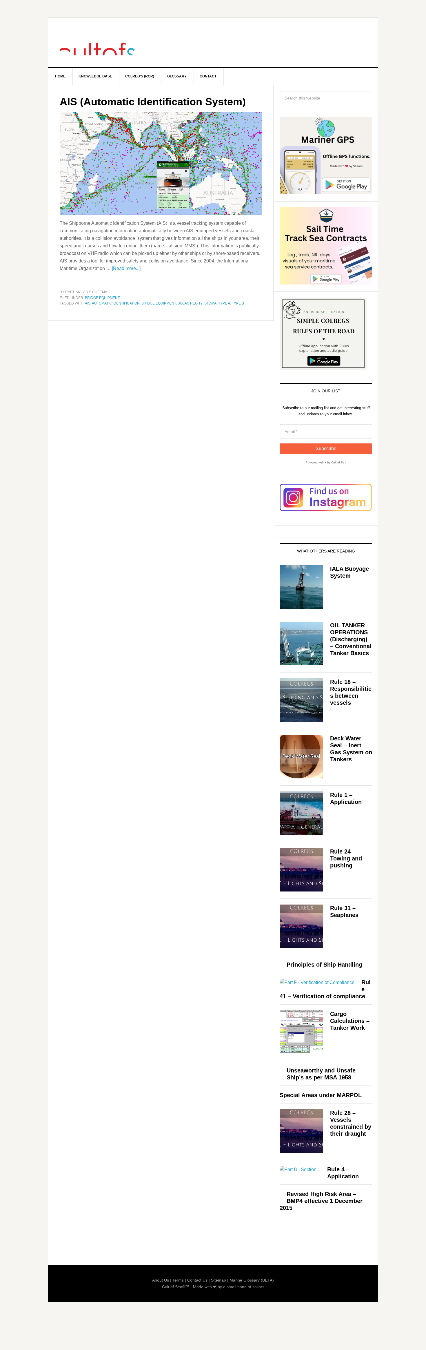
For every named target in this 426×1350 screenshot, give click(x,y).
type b (238, 303)
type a (224, 303)
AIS (87, 303)
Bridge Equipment (102, 298)
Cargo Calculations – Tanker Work (349, 1021)
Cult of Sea (97, 42)
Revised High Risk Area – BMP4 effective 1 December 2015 (321, 1201)
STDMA (210, 303)
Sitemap (218, 1280)
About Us (160, 1280)
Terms (178, 1280)
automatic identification (116, 303)
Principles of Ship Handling (324, 964)
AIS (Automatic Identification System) (153, 102)
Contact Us (197, 1280)
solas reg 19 (190, 303)
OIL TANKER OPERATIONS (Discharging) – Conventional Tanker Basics (351, 639)
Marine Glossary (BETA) (252, 1280)
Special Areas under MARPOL (321, 1095)
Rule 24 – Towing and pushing (346, 858)
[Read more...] (126, 268)
